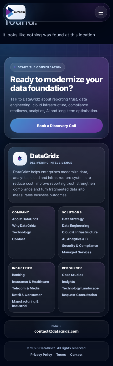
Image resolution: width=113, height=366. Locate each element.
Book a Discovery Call (56, 125)
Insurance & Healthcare (30, 282)
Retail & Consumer (27, 295)
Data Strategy (73, 219)
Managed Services (76, 252)
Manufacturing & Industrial (25, 303)
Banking (18, 275)
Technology (21, 232)
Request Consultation (79, 295)
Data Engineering (75, 226)
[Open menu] (101, 12)
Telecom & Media (25, 288)
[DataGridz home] (15, 12)
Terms (61, 355)
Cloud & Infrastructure (80, 232)
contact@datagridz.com (56, 331)
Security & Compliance (80, 246)
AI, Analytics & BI (75, 239)
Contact (18, 239)
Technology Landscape (80, 288)
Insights (68, 282)
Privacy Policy (41, 355)
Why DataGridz (24, 226)
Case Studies (72, 275)
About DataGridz (25, 219)
